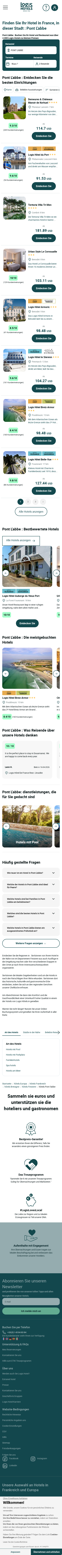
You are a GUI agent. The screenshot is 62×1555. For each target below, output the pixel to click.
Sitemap (6, 1442)
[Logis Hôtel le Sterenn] (14, 360)
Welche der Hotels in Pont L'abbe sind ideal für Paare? (27, 886)
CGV (4, 1431)
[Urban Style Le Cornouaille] (14, 260)
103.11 (43, 280)
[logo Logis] (27, 6)
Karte (9, 89)
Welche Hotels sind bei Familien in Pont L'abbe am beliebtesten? (26, 900)
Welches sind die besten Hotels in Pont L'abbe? (25, 915)
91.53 (43, 178)
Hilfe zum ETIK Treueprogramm (16, 1360)
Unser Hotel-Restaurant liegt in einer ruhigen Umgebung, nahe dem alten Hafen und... (22, 606)
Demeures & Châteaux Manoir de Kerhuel (40, 101)
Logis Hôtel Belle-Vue (40, 459)
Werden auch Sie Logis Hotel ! (16, 1373)
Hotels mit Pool (13, 1049)
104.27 (43, 380)
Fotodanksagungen (11, 1448)
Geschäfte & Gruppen (12, 1396)
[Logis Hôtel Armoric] (14, 310)
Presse (5, 1384)
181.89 (43, 230)
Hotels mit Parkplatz (15, 1054)
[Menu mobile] (5, 8)
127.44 (43, 483)
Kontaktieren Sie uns (11, 1355)
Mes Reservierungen (11, 1349)
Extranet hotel (8, 1379)
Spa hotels (11, 1065)
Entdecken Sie (43, 136)
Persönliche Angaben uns (14, 1420)
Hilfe (4, 1437)
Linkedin (13, 1465)
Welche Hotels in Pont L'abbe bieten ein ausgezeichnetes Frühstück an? (26, 929)
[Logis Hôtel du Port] (14, 157)
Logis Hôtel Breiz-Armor (15, 697)
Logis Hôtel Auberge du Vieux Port (21, 596)
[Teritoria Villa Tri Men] (14, 208)
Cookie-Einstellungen (12, 1425)
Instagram (42, 1458)
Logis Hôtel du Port (38, 154)
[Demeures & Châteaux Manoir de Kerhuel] (14, 107)
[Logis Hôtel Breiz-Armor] (14, 410)
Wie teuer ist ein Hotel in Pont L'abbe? (25, 872)
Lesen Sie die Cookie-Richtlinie (15, 1542)
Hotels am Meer (13, 1070)
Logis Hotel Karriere (11, 1401)
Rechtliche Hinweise (11, 1414)
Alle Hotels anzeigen (31, 511)
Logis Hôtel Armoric (39, 307)
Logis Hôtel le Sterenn (40, 357)
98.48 (43, 330)
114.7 (43, 128)
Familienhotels (13, 1060)
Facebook (13, 1458)
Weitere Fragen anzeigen (29, 943)
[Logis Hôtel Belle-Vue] (14, 462)
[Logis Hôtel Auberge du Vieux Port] (27, 566)
